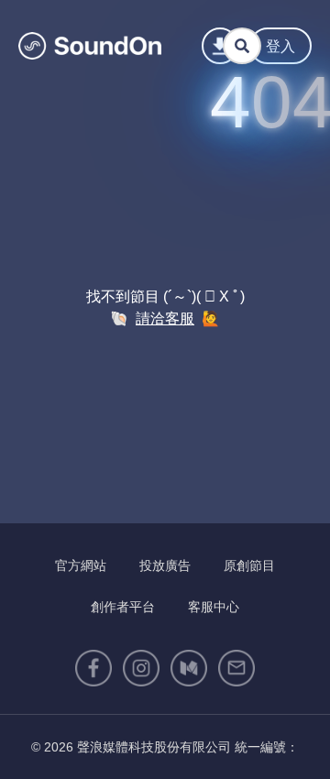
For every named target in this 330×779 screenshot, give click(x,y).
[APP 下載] (220, 45)
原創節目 (249, 565)
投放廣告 (165, 565)
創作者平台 (123, 606)
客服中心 (213, 606)
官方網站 (80, 565)
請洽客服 (165, 318)
